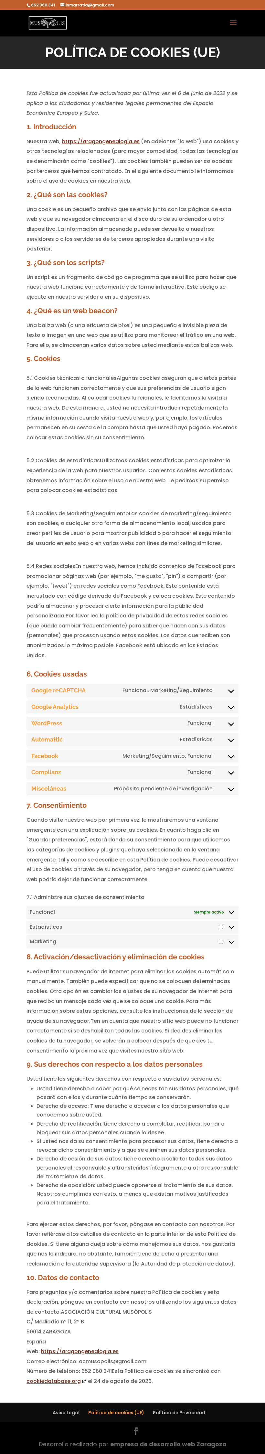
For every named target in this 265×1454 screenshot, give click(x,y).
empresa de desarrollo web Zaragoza (168, 1444)
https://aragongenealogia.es (101, 141)
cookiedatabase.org (53, 1381)
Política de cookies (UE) (116, 1412)
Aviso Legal (66, 1412)
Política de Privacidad (179, 1412)
